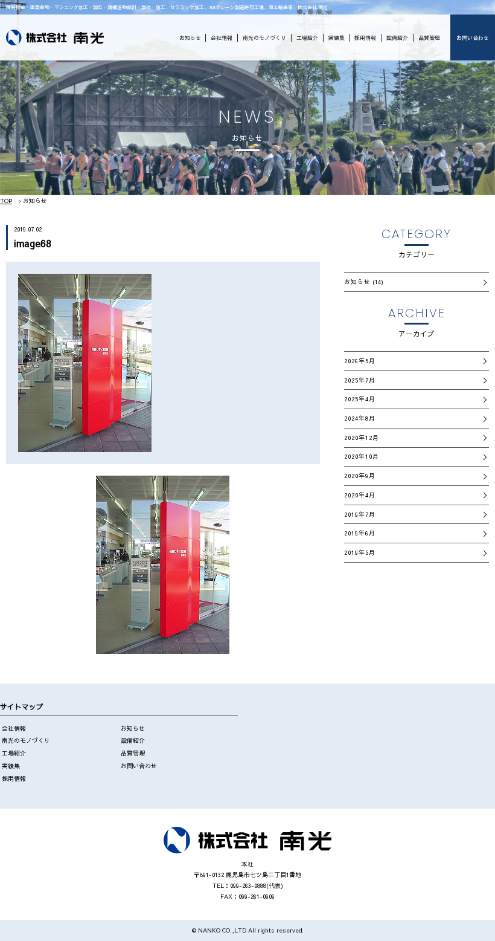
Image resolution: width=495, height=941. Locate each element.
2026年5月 (359, 361)
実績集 (336, 37)
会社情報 (221, 37)
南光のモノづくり (264, 37)
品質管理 (429, 37)
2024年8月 (359, 418)
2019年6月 (359, 533)
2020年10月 (361, 456)
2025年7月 (359, 380)
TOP (6, 200)
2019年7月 (359, 514)
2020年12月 (361, 437)
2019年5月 (359, 552)
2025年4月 (359, 399)
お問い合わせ (472, 37)
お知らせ (190, 37)
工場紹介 (307, 37)
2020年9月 (359, 475)
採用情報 (365, 37)
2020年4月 (359, 495)
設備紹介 (397, 37)
